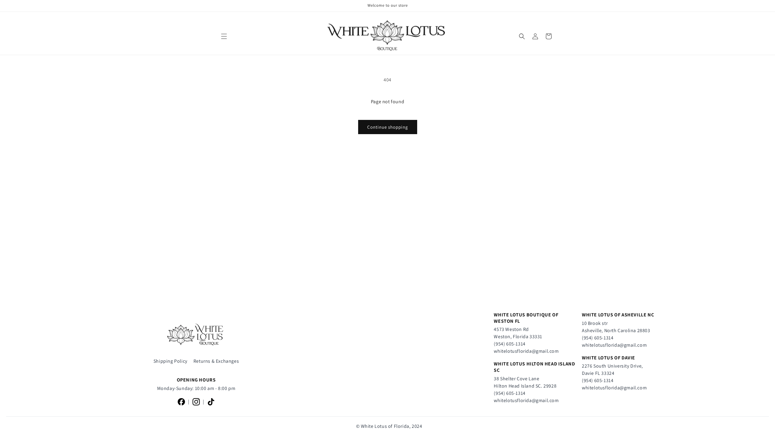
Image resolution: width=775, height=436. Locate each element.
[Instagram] (196, 401)
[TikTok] (211, 401)
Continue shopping (387, 127)
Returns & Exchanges (216, 361)
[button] (224, 36)
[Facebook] (181, 401)
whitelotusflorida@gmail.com (526, 351)
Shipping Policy (170, 361)
